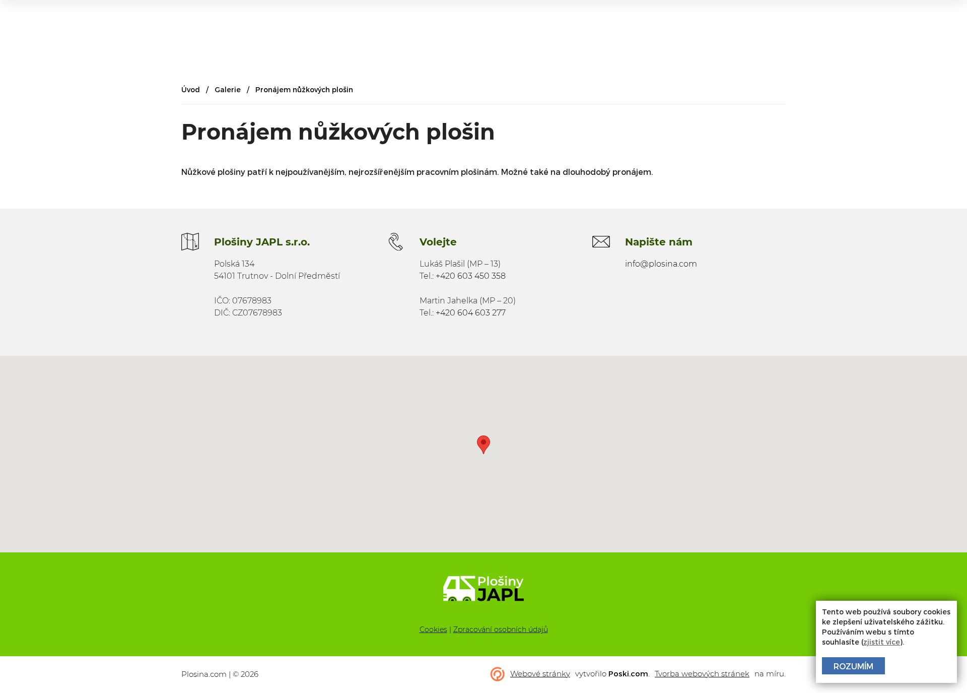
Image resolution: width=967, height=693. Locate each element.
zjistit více (881, 642)
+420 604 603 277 (471, 313)
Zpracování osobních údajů (500, 629)
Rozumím (853, 666)
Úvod (190, 89)
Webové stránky (540, 673)
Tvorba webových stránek (702, 673)
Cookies (433, 629)
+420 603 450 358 (471, 276)
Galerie (228, 89)
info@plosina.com (661, 264)
